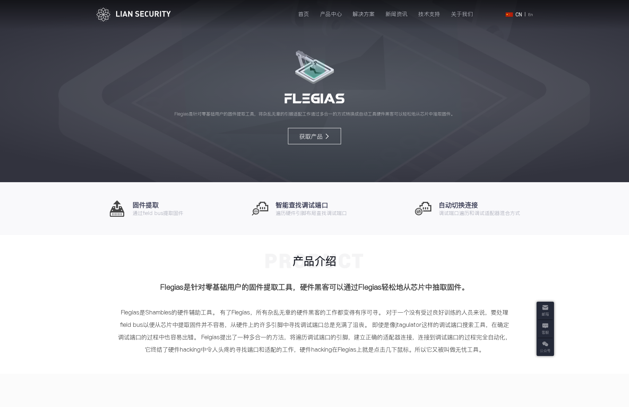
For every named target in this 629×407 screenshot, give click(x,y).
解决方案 (364, 14)
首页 (303, 14)
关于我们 (462, 14)
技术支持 (429, 14)
